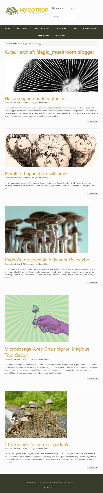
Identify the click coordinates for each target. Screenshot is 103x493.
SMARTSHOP (43, 35)
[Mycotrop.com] (27, 10)
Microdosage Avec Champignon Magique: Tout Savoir (48, 351)
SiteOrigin (50, 488)
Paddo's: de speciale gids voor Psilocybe (47, 259)
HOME (7, 28)
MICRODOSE (61, 28)
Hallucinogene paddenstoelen (35, 98)
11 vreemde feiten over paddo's (37, 444)
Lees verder (93, 121)
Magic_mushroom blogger (65, 52)
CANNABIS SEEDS (90, 28)
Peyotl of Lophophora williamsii (36, 173)
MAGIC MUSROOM (41, 28)
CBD (75, 28)
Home (8, 43)
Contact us (71, 8)
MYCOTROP (22, 28)
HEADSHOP (60, 35)
